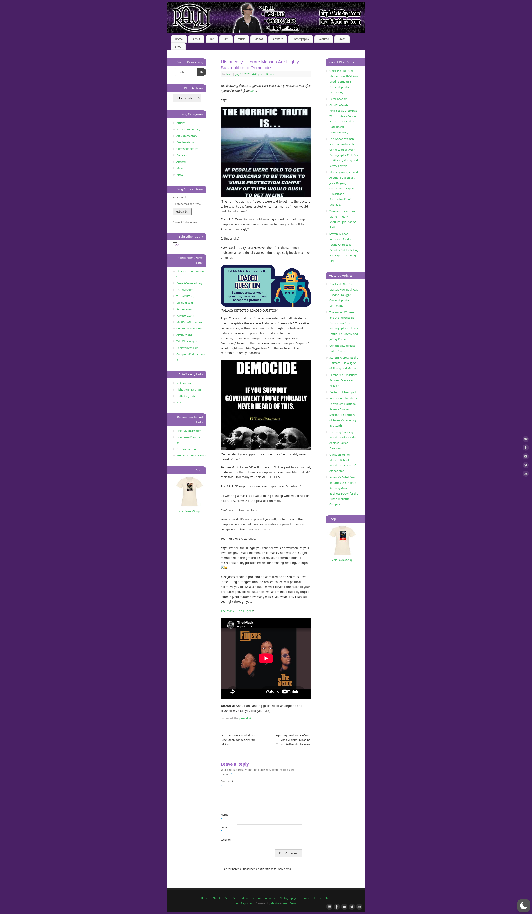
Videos (259, 39)
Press (342, 39)
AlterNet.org (184, 335)
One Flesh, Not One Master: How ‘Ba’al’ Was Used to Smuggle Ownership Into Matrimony (343, 81)
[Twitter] (526, 466)
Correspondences (187, 149)
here (253, 91)
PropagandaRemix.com (191, 455)
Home (179, 39)
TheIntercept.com (187, 348)
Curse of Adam (338, 99)
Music (241, 39)
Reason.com (184, 309)
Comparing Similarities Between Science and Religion (343, 380)
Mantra (275, 903)
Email (224, 829)
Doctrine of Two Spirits (343, 392)
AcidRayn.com (244, 903)
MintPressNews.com (189, 322)
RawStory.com (185, 315)
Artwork (278, 39)
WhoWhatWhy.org (187, 341)
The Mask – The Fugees (237, 611)
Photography (300, 39)
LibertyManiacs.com (188, 431)
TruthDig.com (184, 290)
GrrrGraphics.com (187, 449)
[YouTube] (526, 457)
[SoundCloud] (526, 474)
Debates (271, 74)
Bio (212, 39)
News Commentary (188, 129)
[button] (523, 905)
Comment (225, 784)
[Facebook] (526, 448)
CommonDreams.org (189, 328)
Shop (178, 46)
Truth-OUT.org (185, 296)
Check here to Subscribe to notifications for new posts (257, 869)
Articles (180, 123)
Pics (226, 39)
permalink (245, 718)
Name (224, 817)
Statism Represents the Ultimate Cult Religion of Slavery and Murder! (343, 363)
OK (200, 72)
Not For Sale (184, 383)
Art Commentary (186, 136)
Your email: (179, 197)
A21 (178, 402)
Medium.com (184, 302)
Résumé (324, 39)
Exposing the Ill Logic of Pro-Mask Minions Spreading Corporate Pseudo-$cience (292, 740)
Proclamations (185, 142)
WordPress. (290, 903)
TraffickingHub (185, 396)
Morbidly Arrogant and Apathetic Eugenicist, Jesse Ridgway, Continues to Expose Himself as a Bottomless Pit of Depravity (343, 188)
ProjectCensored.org (189, 283)
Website (225, 839)
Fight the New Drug (188, 389)
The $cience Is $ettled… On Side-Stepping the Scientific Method (239, 740)
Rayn (228, 74)
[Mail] (526, 440)
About (196, 39)
